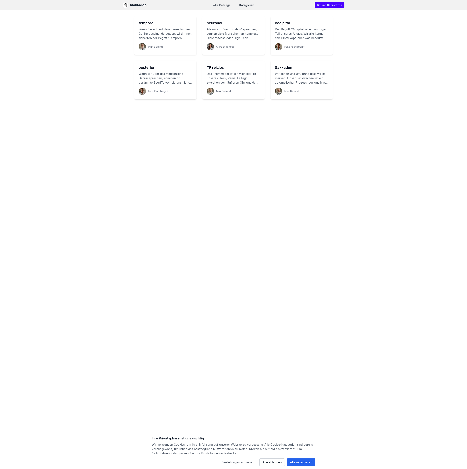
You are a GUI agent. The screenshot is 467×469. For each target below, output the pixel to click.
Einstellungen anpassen (238, 462)
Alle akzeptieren (301, 462)
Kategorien (246, 5)
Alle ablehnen (272, 462)
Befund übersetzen (329, 5)
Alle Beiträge (221, 5)
